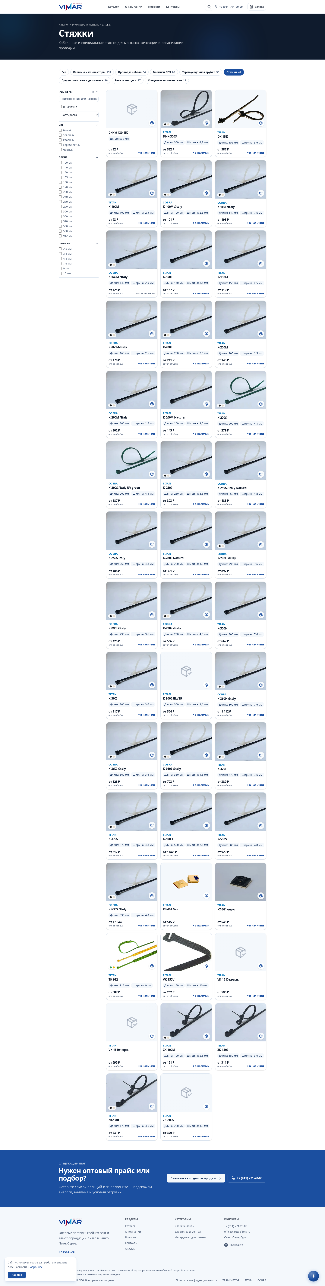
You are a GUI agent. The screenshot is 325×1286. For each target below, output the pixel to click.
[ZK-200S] (186, 1107)
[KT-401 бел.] (186, 896)
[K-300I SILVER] (186, 685)
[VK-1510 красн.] (240, 966)
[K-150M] (240, 263)
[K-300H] (240, 615)
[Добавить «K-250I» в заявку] (206, 474)
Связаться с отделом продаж (193, 1178)
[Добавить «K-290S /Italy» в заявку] (206, 614)
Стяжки (233, 72)
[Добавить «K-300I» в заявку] (152, 685)
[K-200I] (186, 334)
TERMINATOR (230, 1280)
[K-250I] (186, 474)
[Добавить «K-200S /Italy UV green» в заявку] (152, 474)
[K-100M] (131, 193)
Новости (154, 6)
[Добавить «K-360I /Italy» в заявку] (152, 755)
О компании (133, 6)
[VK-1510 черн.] (131, 1036)
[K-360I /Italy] (131, 755)
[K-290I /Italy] (131, 615)
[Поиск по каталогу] (209, 7)
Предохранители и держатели (85, 80)
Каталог (113, 6)
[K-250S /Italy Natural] (240, 474)
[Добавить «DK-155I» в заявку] (260, 123)
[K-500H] (186, 826)
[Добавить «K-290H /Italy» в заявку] (260, 544)
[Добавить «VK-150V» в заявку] (206, 966)
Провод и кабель (132, 72)
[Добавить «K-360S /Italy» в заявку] (206, 755)
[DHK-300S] (186, 123)
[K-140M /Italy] (131, 263)
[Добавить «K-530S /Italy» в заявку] (152, 895)
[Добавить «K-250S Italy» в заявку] (152, 544)
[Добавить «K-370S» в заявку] (152, 825)
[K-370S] (131, 826)
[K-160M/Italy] (131, 334)
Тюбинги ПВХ (164, 72)
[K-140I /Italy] (240, 193)
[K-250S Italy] (131, 545)
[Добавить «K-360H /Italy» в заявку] (260, 685)
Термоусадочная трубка (200, 72)
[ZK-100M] (186, 1036)
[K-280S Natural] (186, 545)
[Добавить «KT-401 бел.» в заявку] (206, 895)
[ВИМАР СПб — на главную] (71, 6)
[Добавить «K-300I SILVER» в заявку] (206, 685)
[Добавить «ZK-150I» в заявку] (260, 1036)
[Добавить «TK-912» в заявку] (152, 966)
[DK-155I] (240, 123)
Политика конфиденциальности (196, 1280)
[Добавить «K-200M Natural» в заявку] (206, 403)
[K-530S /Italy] (131, 896)
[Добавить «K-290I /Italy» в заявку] (152, 614)
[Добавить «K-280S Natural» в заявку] (206, 544)
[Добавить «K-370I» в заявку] (260, 755)
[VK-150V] (186, 966)
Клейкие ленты (184, 1226)
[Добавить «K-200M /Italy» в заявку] (152, 403)
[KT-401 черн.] (240, 896)
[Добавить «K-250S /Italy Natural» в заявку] (260, 474)
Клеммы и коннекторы (92, 72)
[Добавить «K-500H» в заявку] (206, 825)
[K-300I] (131, 685)
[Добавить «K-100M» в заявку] (152, 193)
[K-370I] (240, 755)
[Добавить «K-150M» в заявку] (260, 263)
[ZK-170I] (131, 1107)
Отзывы (130, 1248)
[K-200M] (240, 334)
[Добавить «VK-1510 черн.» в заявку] (152, 1036)
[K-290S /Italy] (186, 615)
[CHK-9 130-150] (131, 123)
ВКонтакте (236, 1245)
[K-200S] (240, 404)
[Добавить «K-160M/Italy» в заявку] (152, 333)
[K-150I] (186, 263)
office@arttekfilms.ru (237, 1231)
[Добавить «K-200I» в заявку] (206, 333)
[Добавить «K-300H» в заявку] (260, 614)
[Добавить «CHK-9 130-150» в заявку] (152, 122)
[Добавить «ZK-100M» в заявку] (206, 1036)
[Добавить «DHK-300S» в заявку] (206, 122)
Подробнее (35, 1267)
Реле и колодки (128, 80)
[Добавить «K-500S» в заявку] (260, 825)
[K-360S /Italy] (186, 755)
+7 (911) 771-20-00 (231, 6)
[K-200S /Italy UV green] (131, 474)
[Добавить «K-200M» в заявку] (260, 333)
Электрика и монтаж (85, 24)
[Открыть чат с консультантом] (313, 1276)
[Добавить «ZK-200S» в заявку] (206, 1106)
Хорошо (17, 1275)
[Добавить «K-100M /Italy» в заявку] (206, 193)
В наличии (70, 106)
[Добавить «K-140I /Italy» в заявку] (260, 193)
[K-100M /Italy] (186, 193)
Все (64, 72)
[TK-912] (131, 966)
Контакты (173, 6)
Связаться (66, 1252)
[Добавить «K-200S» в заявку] (260, 404)
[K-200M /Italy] (131, 404)
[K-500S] (240, 826)
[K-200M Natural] (186, 404)
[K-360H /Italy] (240, 685)
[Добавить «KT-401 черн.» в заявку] (260, 895)
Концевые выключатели (167, 80)
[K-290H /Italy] (240, 545)
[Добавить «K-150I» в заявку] (206, 263)
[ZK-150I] (240, 1036)
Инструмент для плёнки (190, 1237)
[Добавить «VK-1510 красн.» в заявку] (260, 966)
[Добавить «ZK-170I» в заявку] (152, 1106)
